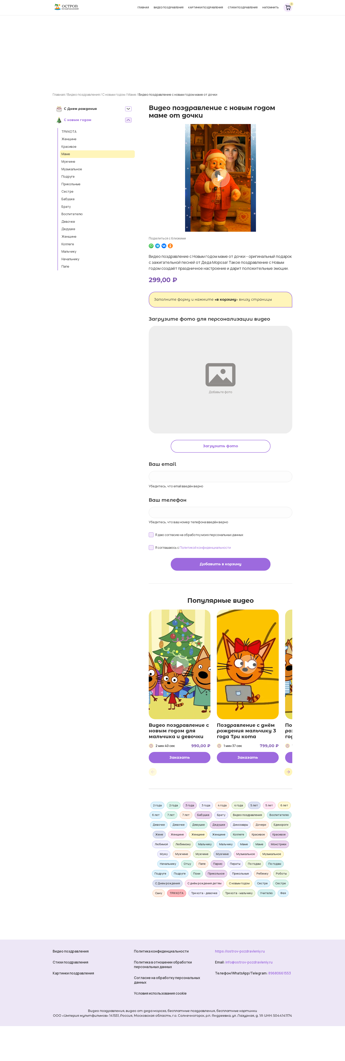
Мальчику (68, 251)
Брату (66, 206)
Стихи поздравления (243, 7)
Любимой (161, 844)
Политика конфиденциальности (161, 951)
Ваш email (162, 464)
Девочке (68, 221)
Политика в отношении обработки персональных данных (163, 964)
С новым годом (113, 94)
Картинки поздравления (205, 7)
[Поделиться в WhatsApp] (151, 246)
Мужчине (68, 161)
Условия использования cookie (160, 993)
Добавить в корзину (220, 564)
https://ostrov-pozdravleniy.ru (240, 951)
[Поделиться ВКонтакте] (164, 246)
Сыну (158, 893)
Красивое (68, 146)
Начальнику (70, 259)
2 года (157, 805)
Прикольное (216, 873)
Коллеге (67, 244)
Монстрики (278, 844)
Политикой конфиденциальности (205, 547)
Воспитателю (72, 214)
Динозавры (240, 825)
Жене (159, 834)
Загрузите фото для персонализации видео (209, 319)
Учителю (266, 893)
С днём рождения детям (204, 883)
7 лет (171, 815)
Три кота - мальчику (239, 893)
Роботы (281, 873)
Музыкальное (71, 169)
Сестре (67, 191)
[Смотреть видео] (220, 178)
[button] (153, 772)
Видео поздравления (168, 7)
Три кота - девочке (204, 893)
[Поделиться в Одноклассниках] (170, 246)
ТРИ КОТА (68, 131)
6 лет (284, 805)
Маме (132, 94)
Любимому (183, 844)
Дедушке (68, 229)
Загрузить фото (220, 446)
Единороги (281, 825)
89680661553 (279, 973)
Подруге (68, 176)
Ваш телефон (167, 500)
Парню (217, 864)
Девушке (198, 825)
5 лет (254, 805)
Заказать (180, 757)
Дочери (261, 825)
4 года (222, 805)
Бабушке (68, 199)
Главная (143, 7)
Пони (196, 873)
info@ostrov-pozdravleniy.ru (249, 962)
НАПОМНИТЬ (270, 7)
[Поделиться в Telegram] (157, 246)
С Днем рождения (167, 883)
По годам (254, 864)
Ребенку (262, 873)
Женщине (68, 139)
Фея (283, 893)
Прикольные (70, 184)
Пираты (235, 864)
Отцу (187, 864)
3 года (189, 805)
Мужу (164, 854)
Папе (65, 266)
